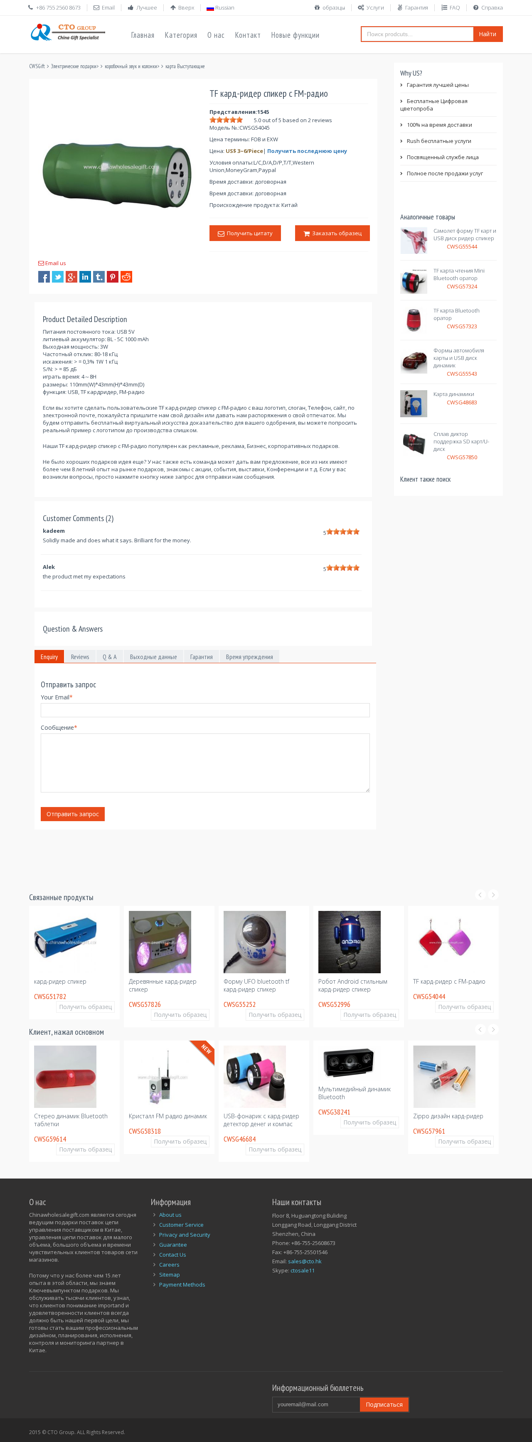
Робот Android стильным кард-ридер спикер (275, 985)
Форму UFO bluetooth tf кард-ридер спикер (179, 985)
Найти (487, 34)
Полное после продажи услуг (445, 173)
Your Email (57, 697)
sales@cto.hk (305, 1261)
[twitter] (58, 277)
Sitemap (169, 1274)
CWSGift (37, 66)
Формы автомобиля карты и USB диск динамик (458, 358)
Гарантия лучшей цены (438, 85)
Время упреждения (249, 656)
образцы (334, 7)
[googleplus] (71, 277)
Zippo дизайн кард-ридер (381, 1116)
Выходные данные (153, 656)
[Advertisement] (180, 855)
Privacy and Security (184, 1234)
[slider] (226, 119)
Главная (143, 35)
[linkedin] (85, 277)
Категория (181, 35)
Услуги (375, 7)
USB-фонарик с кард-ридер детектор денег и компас (194, 1120)
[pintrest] (112, 277)
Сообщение (59, 727)
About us (170, 1214)
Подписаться (384, 1404)
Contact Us (172, 1254)
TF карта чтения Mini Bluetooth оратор (459, 274)
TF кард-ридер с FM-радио (371, 981)
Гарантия (416, 7)
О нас (216, 35)
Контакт (248, 35)
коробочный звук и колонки (131, 66)
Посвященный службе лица (443, 157)
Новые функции (295, 35)
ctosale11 (303, 1270)
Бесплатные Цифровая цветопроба (434, 104)
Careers (169, 1264)
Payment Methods (182, 1284)
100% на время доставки (439, 124)
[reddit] (126, 277)
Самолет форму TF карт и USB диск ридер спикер (464, 234)
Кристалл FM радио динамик (101, 1116)
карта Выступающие (185, 66)
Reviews (80, 656)
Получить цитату (248, 233)
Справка (492, 7)
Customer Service (181, 1224)
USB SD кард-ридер (457, 961)
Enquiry (49, 656)
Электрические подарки (73, 66)
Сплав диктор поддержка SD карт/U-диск (461, 441)
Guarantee (173, 1244)
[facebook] (44, 277)
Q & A (110, 656)
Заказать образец (336, 233)
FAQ (455, 7)
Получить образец (102, 1015)
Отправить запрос (73, 814)
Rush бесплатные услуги (439, 141)
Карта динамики (453, 394)
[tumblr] (99, 277)
